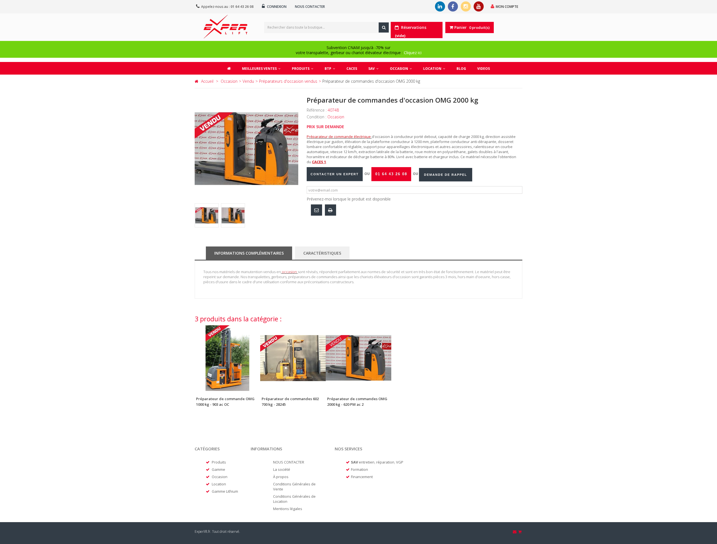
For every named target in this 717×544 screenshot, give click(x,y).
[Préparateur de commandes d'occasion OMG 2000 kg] (207, 215)
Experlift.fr (202, 531)
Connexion (276, 6)
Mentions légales (287, 508)
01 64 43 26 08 (242, 6)
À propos (280, 476)
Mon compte (507, 6)
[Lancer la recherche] (384, 27)
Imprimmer (330, 210)
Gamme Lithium (225, 491)
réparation (385, 462)
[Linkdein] (440, 6)
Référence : (317, 110)
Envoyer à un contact (316, 210)
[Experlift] (225, 26)
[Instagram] (466, 6)
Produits (219, 462)
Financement (362, 476)
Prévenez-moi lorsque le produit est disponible (349, 199)
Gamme (218, 469)
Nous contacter (310, 6)
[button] (302, 68)
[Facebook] (453, 6)
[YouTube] (479, 6)
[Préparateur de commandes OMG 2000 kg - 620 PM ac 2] (358, 358)
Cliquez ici (413, 52)
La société (281, 469)
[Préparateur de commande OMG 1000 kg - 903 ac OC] (227, 358)
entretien (366, 462)
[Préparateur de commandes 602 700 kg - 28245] (293, 358)
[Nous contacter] (515, 531)
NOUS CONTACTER (288, 462)
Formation (359, 469)
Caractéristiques (322, 253)
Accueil (207, 81)
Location (219, 484)
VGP (399, 462)
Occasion (219, 476)
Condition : (317, 116)
